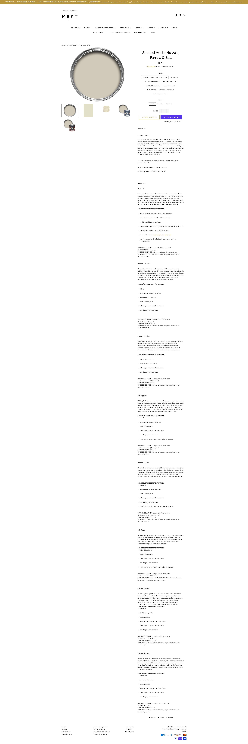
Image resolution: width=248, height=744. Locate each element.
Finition (161, 73)
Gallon (169, 104)
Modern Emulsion (152, 81)
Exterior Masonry (160, 94)
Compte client (66, 732)
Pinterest (130, 729)
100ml (152, 104)
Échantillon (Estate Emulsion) (155, 77)
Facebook (130, 727)
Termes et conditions (100, 734)
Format (161, 100)
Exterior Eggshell (166, 90)
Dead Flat (175, 77)
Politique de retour (99, 729)
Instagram (130, 732)
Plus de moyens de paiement (171, 122)
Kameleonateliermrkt (180, 727)
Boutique (64, 729)
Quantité (155, 111)
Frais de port (151, 66)
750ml (160, 104)
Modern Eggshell (153, 85)
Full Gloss (151, 90)
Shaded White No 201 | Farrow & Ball (78, 45)
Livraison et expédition (100, 727)
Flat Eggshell (169, 85)
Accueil (64, 45)
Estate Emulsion (169, 81)
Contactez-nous (67, 734)
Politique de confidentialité (101, 732)
